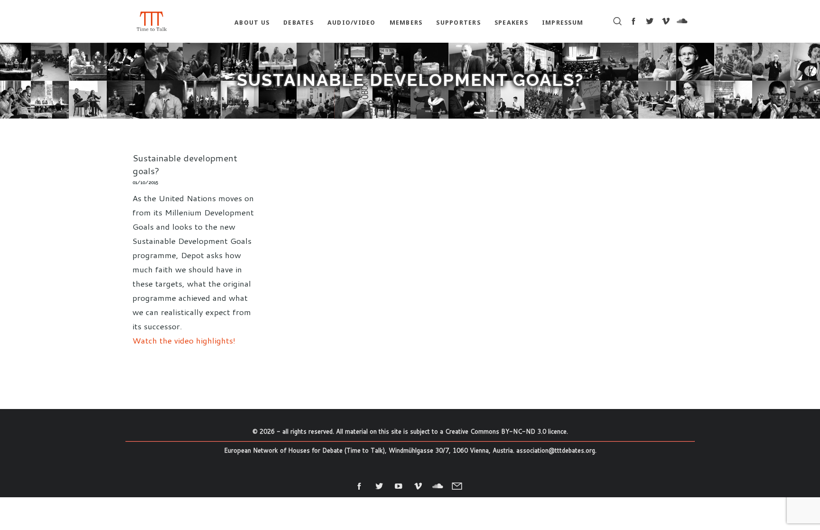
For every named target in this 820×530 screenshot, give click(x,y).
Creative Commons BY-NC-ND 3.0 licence (506, 431)
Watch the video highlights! (183, 340)
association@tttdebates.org (555, 450)
